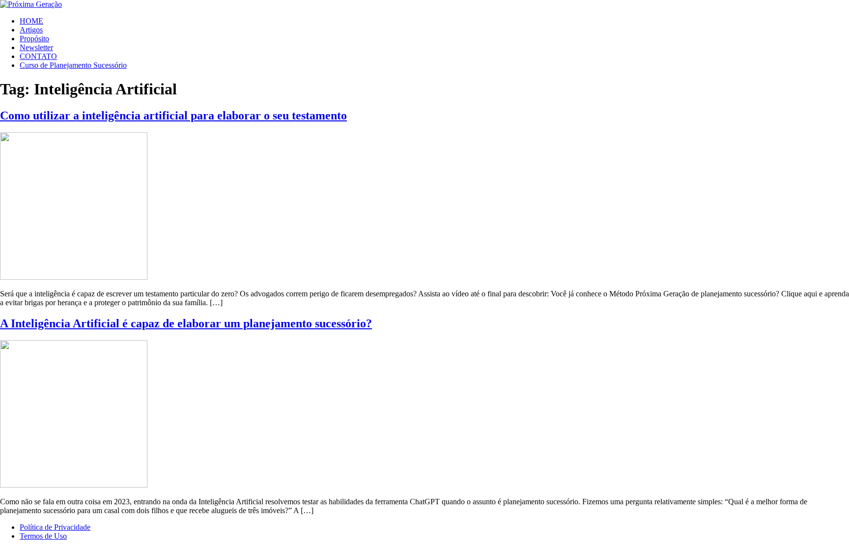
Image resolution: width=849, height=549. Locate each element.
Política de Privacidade (55, 527)
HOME (31, 21)
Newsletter (36, 47)
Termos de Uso (43, 536)
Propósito (34, 38)
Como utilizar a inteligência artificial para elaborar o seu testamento (173, 115)
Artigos (31, 30)
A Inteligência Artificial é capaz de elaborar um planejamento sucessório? (186, 323)
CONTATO (38, 56)
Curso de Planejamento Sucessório (73, 65)
